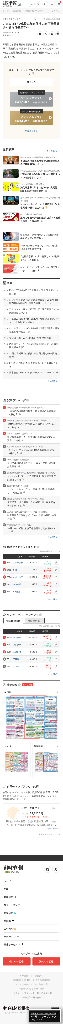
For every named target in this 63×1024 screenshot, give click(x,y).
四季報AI (8, 928)
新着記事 (17, 11)
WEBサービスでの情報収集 (37, 979)
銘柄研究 (8, 897)
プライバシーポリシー (26, 984)
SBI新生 (17, 591)
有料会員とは (31, 131)
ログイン (31, 81)
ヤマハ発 (17, 584)
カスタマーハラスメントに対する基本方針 (31, 993)
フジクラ (17, 644)
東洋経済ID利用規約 (31, 997)
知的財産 (43, 984)
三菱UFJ (17, 651)
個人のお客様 (16, 961)
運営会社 (24, 975)
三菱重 (16, 659)
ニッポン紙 (18, 562)
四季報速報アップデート (36, 11)
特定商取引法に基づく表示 (31, 988)
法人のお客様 (46, 961)
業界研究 (8, 912)
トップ (6, 11)
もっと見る (52, 151)
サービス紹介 (37, 975)
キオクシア (18, 577)
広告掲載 (17, 979)
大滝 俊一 (7, 35)
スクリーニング (12, 904)
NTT (15, 569)
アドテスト (18, 666)
